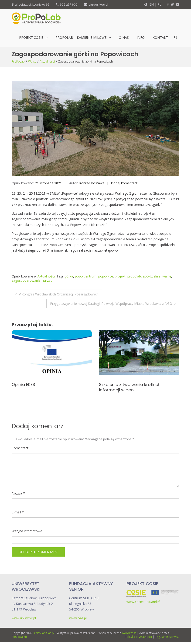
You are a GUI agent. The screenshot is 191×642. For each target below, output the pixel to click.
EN (151, 4)
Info (141, 37)
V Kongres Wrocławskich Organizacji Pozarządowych (59, 294)
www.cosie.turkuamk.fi (143, 602)
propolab (134, 276)
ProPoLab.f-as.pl (44, 633)
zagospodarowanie (26, 280)
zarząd (47, 280)
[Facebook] (168, 4)
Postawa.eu (19, 637)
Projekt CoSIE (31, 37)
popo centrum (85, 276)
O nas (124, 37)
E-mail (18, 512)
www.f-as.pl (78, 618)
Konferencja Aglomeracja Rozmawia (137, 384)
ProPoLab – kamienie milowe (80, 37)
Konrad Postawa (91, 183)
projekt (120, 276)
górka (69, 276)
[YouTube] (177, 4)
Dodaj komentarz (124, 183)
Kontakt (160, 37)
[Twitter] (172, 4)
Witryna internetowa (27, 531)
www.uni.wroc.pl (24, 618)
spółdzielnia (151, 276)
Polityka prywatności (138, 637)
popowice (105, 276)
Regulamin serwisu (167, 637)
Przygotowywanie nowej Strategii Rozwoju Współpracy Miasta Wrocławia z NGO (111, 303)
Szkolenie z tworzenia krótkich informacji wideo (42, 387)
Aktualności (47, 61)
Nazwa (18, 493)
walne (166, 276)
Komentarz (20, 448)
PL (159, 4)
